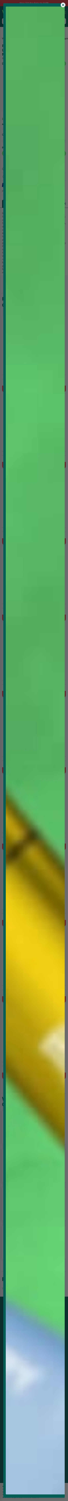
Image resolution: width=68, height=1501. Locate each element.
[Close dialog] (63, 4)
